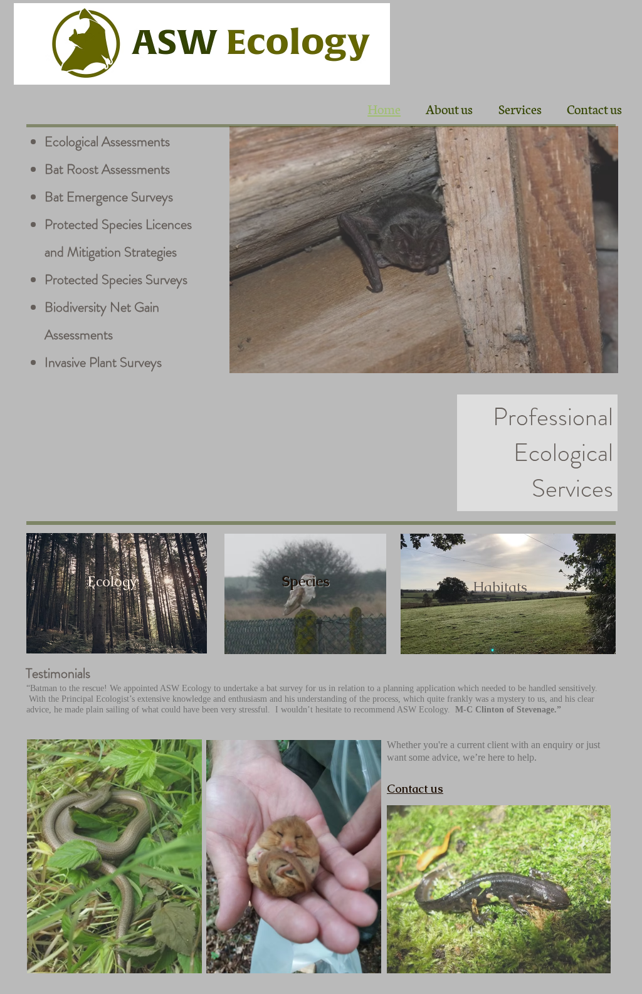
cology (116, 582)
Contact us (415, 788)
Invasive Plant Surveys (103, 362)
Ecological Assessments (107, 141)
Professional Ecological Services (553, 452)
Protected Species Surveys (116, 279)
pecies (310, 582)
